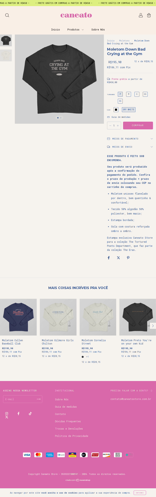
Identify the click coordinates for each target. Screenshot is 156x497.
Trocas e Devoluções (69, 428)
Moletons (124, 40)
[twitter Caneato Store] (6, 416)
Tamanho (111, 94)
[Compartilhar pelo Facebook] (109, 257)
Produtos (74, 29)
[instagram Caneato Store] (7, 413)
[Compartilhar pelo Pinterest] (128, 257)
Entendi (140, 493)
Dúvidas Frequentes (68, 421)
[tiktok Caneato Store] (30, 413)
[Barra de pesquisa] (7, 15)
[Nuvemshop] (78, 480)
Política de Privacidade (71, 435)
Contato (60, 414)
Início (55, 29)
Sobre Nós (98, 29)
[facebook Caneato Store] (19, 413)
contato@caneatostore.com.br (130, 399)
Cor (108, 110)
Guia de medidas (66, 406)
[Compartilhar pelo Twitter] (119, 257)
